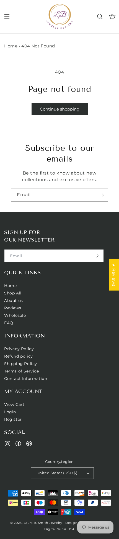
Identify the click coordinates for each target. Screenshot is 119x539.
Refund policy (18, 356)
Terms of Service (21, 371)
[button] (7, 16)
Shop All (13, 293)
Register (13, 419)
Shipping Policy (20, 363)
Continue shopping (59, 109)
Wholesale (15, 315)
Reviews (12, 307)
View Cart (14, 404)
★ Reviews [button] (114, 274)
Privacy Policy (19, 348)
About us (13, 300)
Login (10, 411)
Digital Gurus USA (59, 529)
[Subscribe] (101, 195)
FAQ (8, 322)
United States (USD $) (57, 473)
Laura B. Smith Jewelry (43, 523)
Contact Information (25, 378)
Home (10, 46)
